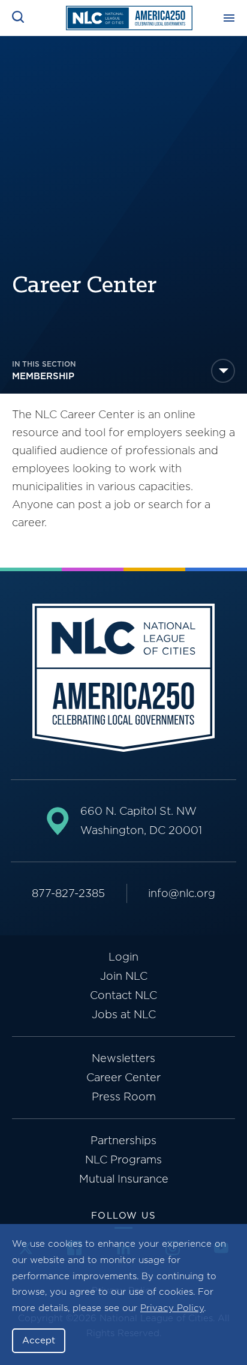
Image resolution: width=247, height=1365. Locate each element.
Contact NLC (123, 995)
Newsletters (123, 1058)
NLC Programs (123, 1159)
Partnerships (123, 1140)
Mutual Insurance (123, 1178)
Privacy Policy (172, 1308)
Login (123, 956)
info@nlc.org (181, 893)
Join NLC (123, 976)
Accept (38, 1340)
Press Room (124, 1096)
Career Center (123, 1077)
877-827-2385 (68, 893)
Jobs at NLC (124, 1014)
